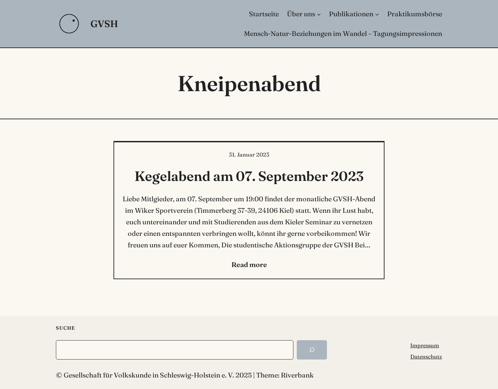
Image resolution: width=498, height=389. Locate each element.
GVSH (104, 23)
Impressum (424, 345)
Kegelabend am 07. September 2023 (249, 176)
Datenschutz (426, 356)
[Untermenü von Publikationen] (377, 14)
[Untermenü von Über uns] (319, 14)
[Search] (312, 350)
